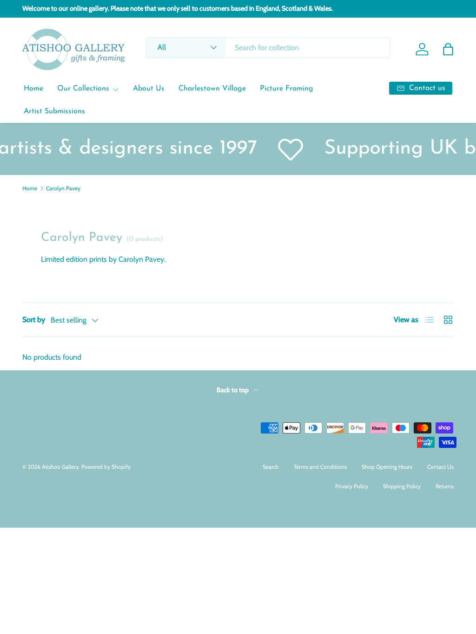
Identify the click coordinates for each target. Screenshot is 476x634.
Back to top (233, 390)
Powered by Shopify (106, 466)
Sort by (33, 319)
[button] (448, 49)
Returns (445, 486)
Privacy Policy (351, 486)
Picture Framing (286, 88)
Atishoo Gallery (60, 466)
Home (33, 88)
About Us (149, 88)
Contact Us (440, 466)
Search (271, 466)
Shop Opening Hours (387, 466)
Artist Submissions (54, 111)
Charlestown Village (212, 88)
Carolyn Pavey (63, 188)
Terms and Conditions (320, 466)
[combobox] (268, 48)
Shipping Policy (402, 486)
